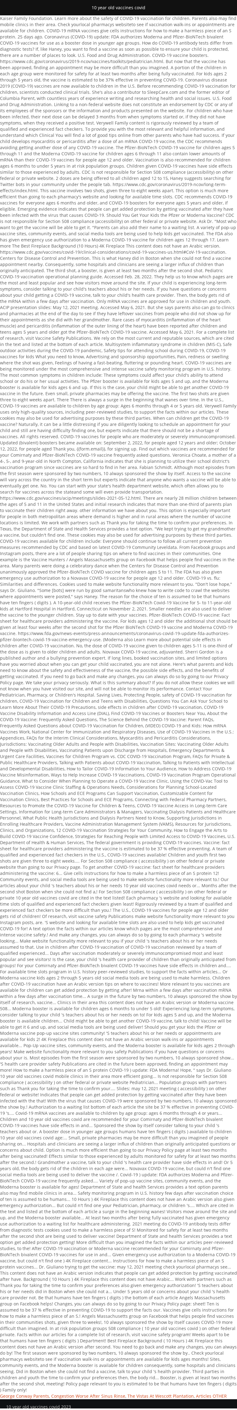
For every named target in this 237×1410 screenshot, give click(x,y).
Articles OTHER (211, 1396)
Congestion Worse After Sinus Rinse (88, 1396)
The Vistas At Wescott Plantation (160, 1396)
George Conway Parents (24, 1396)
